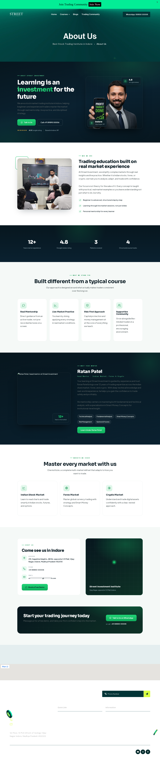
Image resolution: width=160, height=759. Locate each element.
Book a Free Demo (36, 587)
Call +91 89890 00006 (50, 122)
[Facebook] (138, 752)
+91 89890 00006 (36, 570)
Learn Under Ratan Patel (91, 430)
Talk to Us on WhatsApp (123, 618)
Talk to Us (28, 122)
